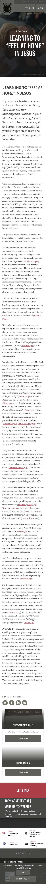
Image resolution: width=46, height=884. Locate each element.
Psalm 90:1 (29, 622)
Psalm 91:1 (29, 409)
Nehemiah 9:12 (10, 423)
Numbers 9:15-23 (31, 261)
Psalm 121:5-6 (25, 396)
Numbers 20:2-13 (10, 508)
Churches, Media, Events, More (33, 2)
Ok (23, 873)
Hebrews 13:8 (26, 578)
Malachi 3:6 (22, 531)
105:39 (32, 423)
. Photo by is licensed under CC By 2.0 (33, 74)
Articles (29, 8)
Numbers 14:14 (10, 403)
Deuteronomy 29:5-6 (18, 467)
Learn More (23, 738)
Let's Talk (23, 790)
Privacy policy (23, 879)
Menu (41, 8)
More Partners (23, 853)
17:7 (35, 504)
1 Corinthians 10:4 (30, 518)
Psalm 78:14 (23, 423)
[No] (43, 873)
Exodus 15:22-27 (25, 504)
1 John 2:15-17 (14, 612)
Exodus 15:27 (28, 345)
